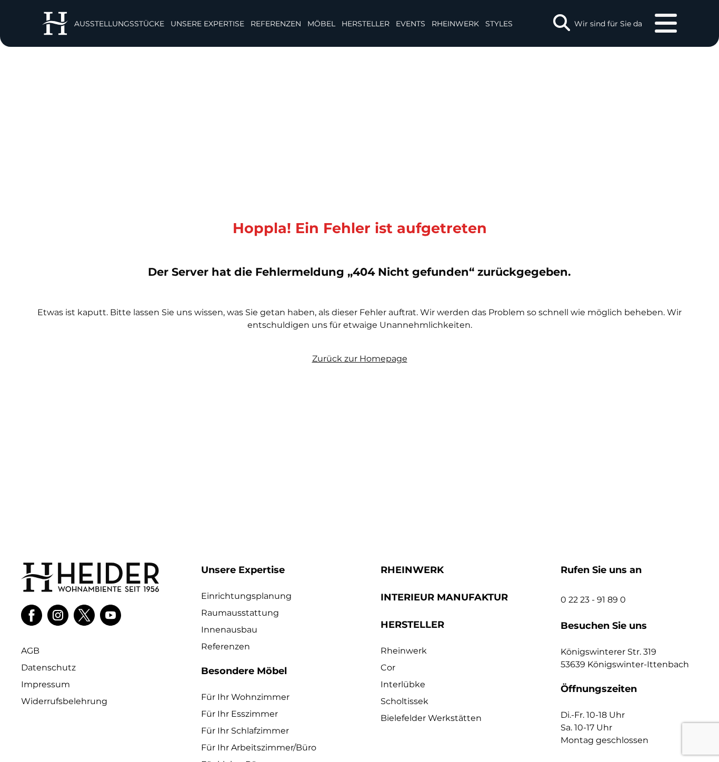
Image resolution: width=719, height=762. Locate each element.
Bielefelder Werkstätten (431, 718)
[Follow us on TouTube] (110, 615)
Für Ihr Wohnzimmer (245, 697)
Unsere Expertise (207, 23)
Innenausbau (229, 630)
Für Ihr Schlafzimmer (245, 731)
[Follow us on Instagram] (57, 615)
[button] (207, 23)
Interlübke (403, 684)
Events (410, 23)
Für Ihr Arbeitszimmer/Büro (258, 748)
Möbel (321, 23)
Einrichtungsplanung (246, 596)
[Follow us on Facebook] (31, 615)
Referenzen (276, 23)
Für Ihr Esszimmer (239, 714)
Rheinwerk (455, 23)
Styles (499, 23)
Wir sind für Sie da (608, 23)
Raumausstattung (240, 613)
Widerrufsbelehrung (64, 701)
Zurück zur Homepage (359, 359)
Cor (388, 668)
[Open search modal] (561, 23)
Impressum (45, 684)
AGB (30, 651)
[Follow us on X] (84, 615)
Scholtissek (404, 701)
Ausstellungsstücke (119, 23)
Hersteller (366, 23)
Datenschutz (48, 668)
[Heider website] (55, 23)
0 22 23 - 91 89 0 (593, 600)
